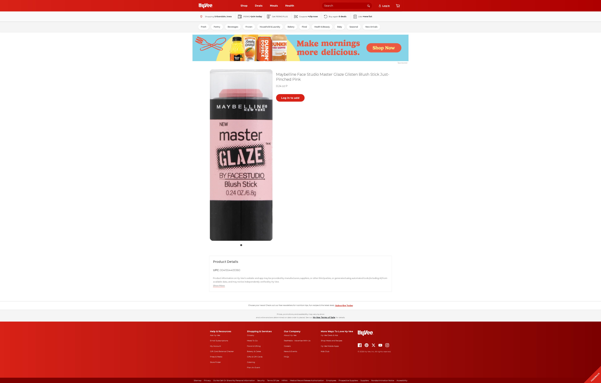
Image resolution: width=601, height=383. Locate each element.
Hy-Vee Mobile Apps (330, 346)
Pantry (217, 27)
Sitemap (197, 380)
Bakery (291, 27)
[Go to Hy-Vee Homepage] (206, 5)
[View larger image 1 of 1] (241, 155)
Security (261, 380)
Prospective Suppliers (348, 380)
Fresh (203, 27)
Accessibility (402, 380)
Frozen (249, 27)
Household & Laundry (270, 27)
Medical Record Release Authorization (307, 380)
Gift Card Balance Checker (222, 351)
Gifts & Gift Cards (254, 356)
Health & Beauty (322, 27)
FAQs (286, 356)
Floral (304, 27)
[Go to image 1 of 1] (241, 245)
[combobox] (347, 5)
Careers (287, 346)
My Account (215, 346)
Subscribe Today (344, 305)
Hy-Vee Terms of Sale (324, 317)
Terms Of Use (273, 380)
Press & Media (216, 356)
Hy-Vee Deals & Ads (329, 335)
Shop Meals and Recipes (331, 340)
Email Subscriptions (219, 340)
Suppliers (364, 380)
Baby (339, 27)
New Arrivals (371, 27)
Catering (251, 362)
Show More (219, 286)
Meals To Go (252, 340)
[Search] (368, 5)
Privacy (207, 380)
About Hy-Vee (290, 335)
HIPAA (285, 380)
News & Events (290, 351)
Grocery (250, 335)
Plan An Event (253, 367)
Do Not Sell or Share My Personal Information (234, 380)
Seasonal (353, 27)
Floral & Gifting (254, 346)
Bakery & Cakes (254, 351)
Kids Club (325, 351)
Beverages (233, 27)
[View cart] (397, 6)
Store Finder (215, 362)
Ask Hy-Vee (215, 335)
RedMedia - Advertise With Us (297, 340)
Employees (331, 380)
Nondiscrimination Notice (382, 380)
